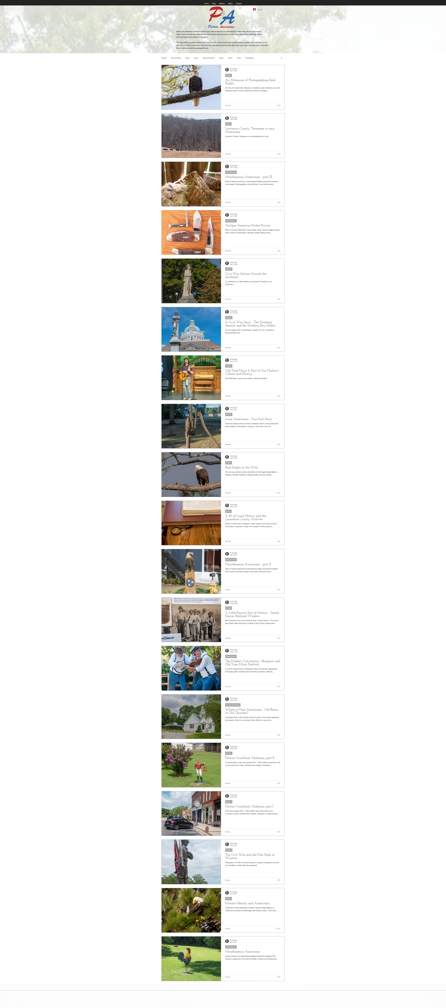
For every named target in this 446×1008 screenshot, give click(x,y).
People (221, 58)
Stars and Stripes (176, 58)
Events (196, 58)
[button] (281, 58)
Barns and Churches (209, 58)
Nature (187, 58)
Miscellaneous (250, 58)
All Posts (163, 58)
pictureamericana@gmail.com (195, 48)
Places (239, 58)
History (230, 58)
